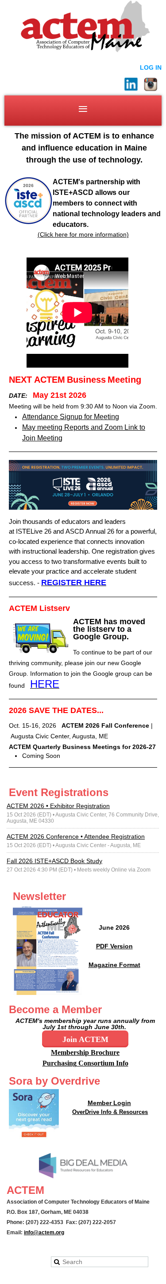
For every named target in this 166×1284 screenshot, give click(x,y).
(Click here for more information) (83, 234)
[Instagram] (150, 84)
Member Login (109, 1102)
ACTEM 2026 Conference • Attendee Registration (76, 836)
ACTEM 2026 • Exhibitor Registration (58, 805)
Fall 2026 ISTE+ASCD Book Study (54, 860)
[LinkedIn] (131, 84)
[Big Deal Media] (83, 1176)
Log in (151, 67)
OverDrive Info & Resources (110, 1112)
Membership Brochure (85, 1052)
